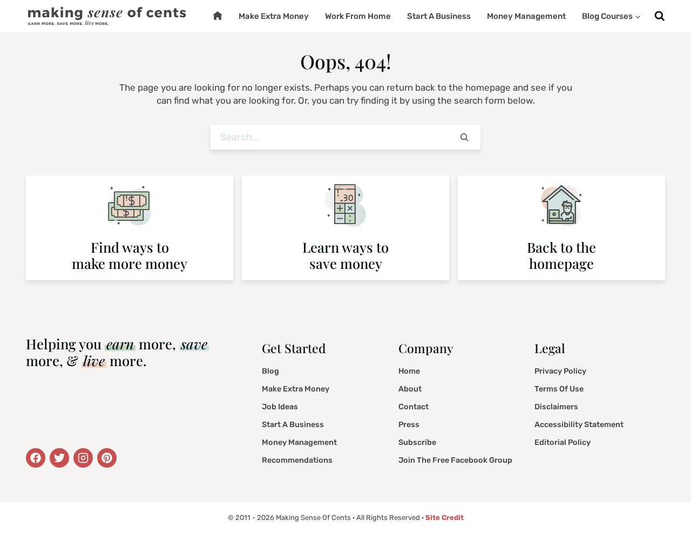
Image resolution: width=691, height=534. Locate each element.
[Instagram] (83, 458)
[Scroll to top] (667, 498)
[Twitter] (35, 458)
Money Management (526, 16)
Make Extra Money (274, 16)
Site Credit (444, 517)
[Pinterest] (107, 458)
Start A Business (439, 16)
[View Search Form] (659, 16)
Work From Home (358, 16)
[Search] (464, 137)
